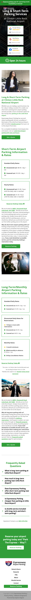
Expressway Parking (20, 593)
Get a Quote (11, 137)
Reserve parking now (9, 2)
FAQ (16, 575)
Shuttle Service (16, 580)
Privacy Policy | (9, 595)
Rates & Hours (16, 569)
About (16, 577)
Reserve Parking (10, 246)
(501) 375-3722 (23, 521)
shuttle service (16, 124)
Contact (16, 583)
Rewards (16, 572)
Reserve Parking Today (15, 204)
